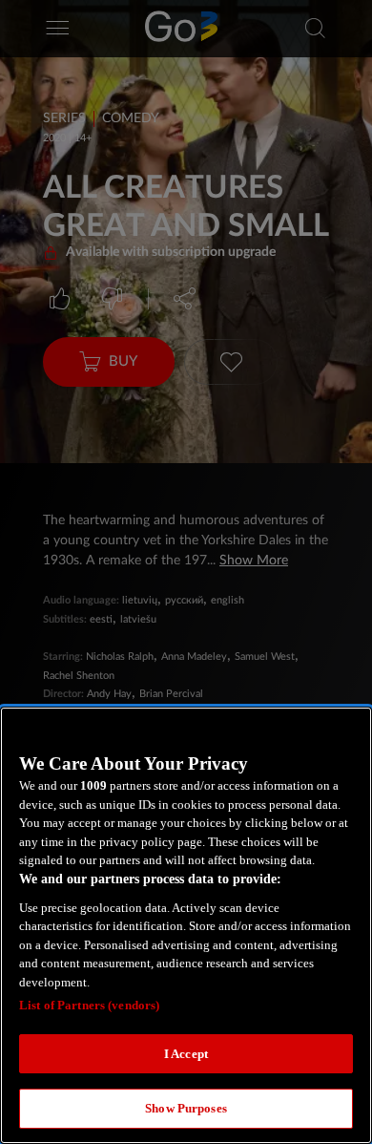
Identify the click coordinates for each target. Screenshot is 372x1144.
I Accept (186, 1054)
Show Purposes (186, 1108)
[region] (186, 925)
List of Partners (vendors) (89, 1005)
